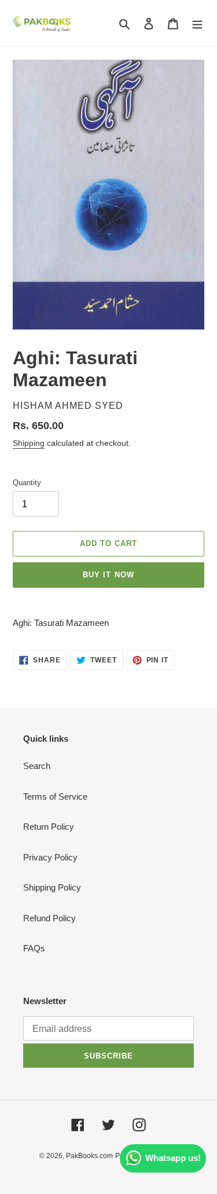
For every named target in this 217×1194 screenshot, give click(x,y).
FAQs (34, 948)
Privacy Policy (50, 857)
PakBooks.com (89, 1156)
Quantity (27, 482)
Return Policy (48, 827)
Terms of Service (55, 796)
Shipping (29, 443)
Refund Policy (49, 918)
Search (36, 766)
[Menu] (197, 23)
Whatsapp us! (173, 1158)
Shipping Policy (52, 887)
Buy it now (108, 574)
